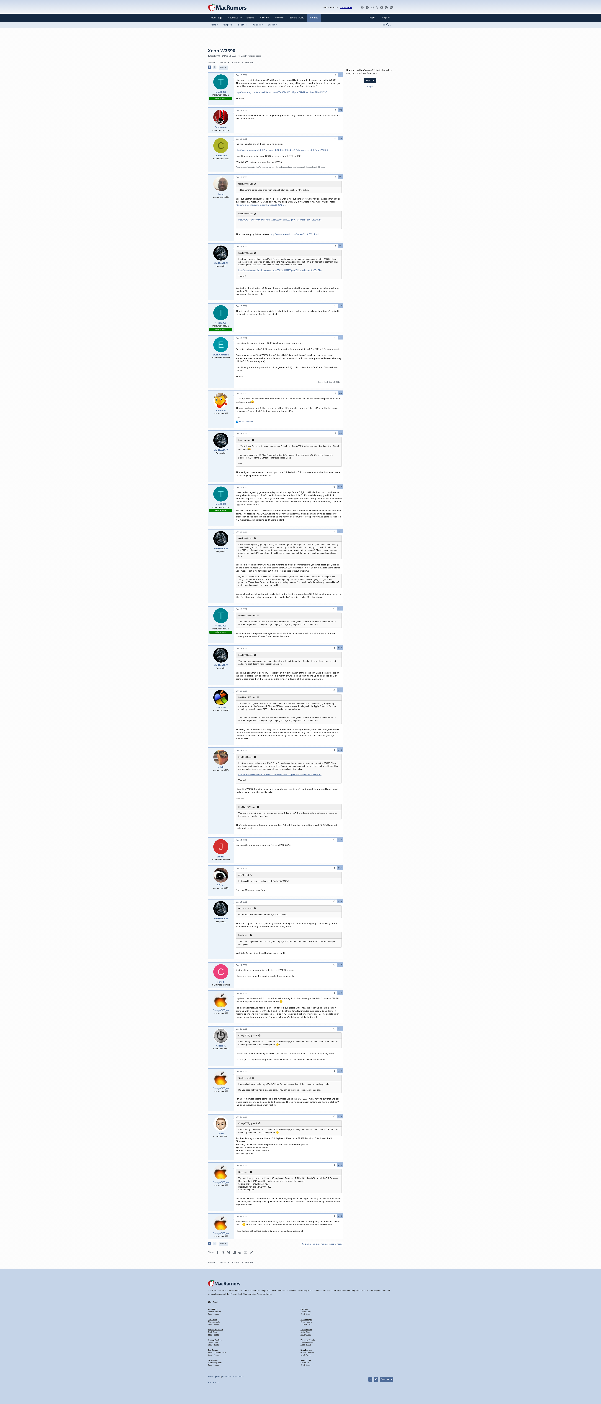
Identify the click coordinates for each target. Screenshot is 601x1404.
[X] (377, 7)
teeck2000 (215, 56)
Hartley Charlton (215, 1340)
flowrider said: (244, 440)
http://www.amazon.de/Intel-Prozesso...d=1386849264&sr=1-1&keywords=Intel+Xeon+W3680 (282, 150)
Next (222, 67)
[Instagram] (372, 7)
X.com (216, 1314)
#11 (340, 531)
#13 (340, 648)
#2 (340, 110)
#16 (340, 840)
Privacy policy (214, 1376)
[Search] (387, 25)
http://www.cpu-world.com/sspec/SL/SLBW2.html (294, 234)
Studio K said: (244, 1078)
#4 (340, 177)
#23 (340, 1116)
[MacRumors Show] (362, 7)
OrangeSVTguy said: (247, 1035)
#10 (340, 487)
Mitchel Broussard (215, 1330)
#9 (340, 433)
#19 (340, 964)
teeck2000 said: (245, 184)
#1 (340, 75)
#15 (340, 750)
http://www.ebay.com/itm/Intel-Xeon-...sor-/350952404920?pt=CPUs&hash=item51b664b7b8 (281, 92)
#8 (340, 393)
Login (370, 86)
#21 (340, 1028)
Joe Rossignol (306, 1319)
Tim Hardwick (306, 1330)
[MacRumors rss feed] (386, 7)
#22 (340, 1071)
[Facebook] (367, 7)
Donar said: (243, 1172)
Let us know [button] (346, 7)
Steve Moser (213, 1360)
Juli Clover (212, 1319)
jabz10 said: (243, 875)
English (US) (386, 1379)
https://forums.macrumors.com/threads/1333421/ (260, 205)
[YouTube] (381, 7)
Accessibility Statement (233, 1376)
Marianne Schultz (307, 1340)
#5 (340, 246)
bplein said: (243, 935)
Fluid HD (216, 1382)
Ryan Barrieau (306, 1350)
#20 (340, 993)
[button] (232, 17)
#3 (340, 138)
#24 (340, 1165)
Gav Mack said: (245, 908)
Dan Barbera (213, 1350)
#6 (340, 305)
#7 (340, 337)
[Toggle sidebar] (391, 24)
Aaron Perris (305, 1360)
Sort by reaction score (251, 56)
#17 (340, 868)
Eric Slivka (304, 1309)
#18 (340, 901)
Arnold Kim (213, 1309)
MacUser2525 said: (247, 615)
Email (210, 1314)
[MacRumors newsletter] (391, 7)
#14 (340, 690)
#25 (340, 1216)
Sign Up (370, 80)
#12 (340, 608)
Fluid (209, 1382)
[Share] (335, 75)
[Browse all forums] (383, 25)
